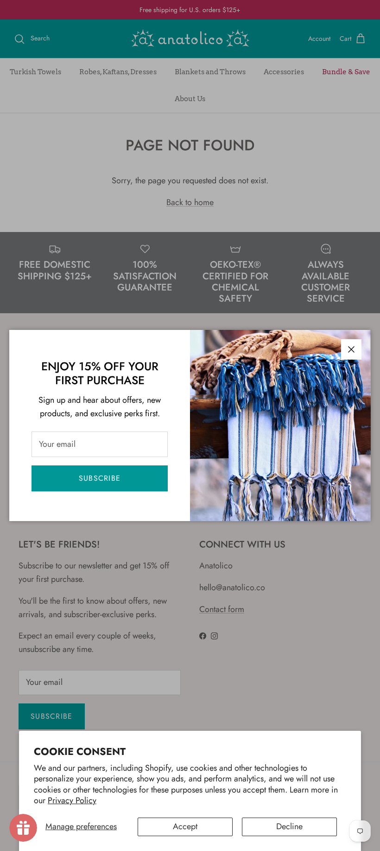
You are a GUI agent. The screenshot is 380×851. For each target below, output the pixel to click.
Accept (185, 826)
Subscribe (100, 478)
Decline (289, 826)
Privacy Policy (72, 800)
